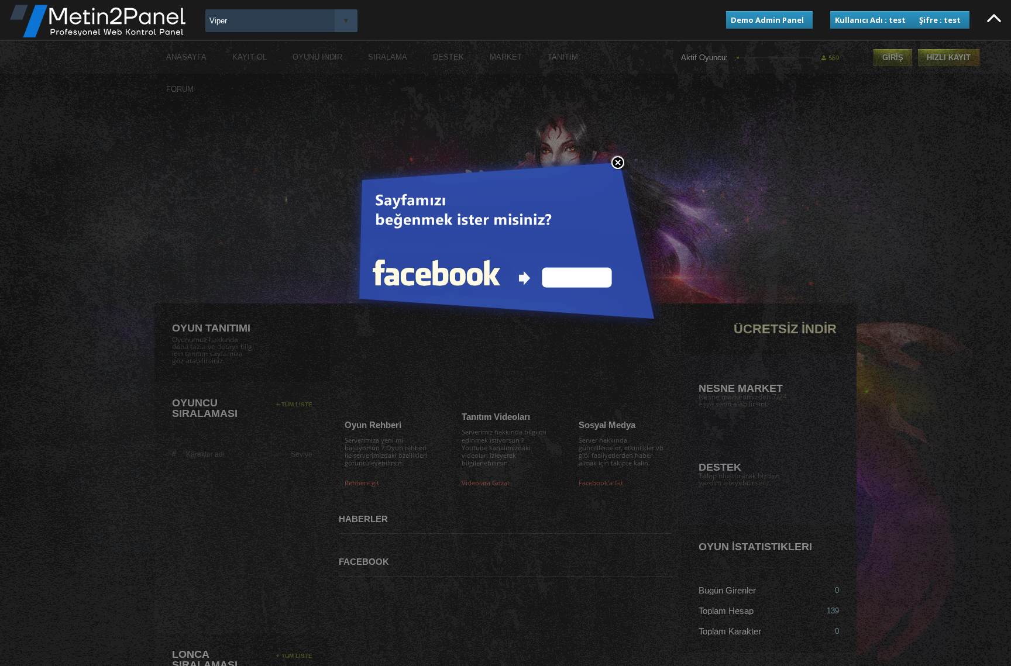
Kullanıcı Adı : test (870, 20)
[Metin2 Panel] (97, 34)
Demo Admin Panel (767, 20)
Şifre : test (940, 20)
